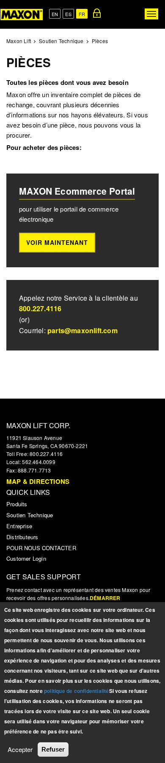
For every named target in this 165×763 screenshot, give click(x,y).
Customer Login (26, 558)
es (68, 14)
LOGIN (97, 13)
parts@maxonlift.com (82, 330)
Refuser (53, 749)
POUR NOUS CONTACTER (41, 548)
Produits (17, 504)
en (55, 14)
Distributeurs (22, 537)
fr (82, 14)
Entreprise (19, 526)
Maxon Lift (18, 40)
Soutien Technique (61, 40)
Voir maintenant (57, 242)
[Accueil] (21, 14)
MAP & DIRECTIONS (37, 481)
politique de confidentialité (76, 691)
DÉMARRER (105, 598)
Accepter (20, 749)
